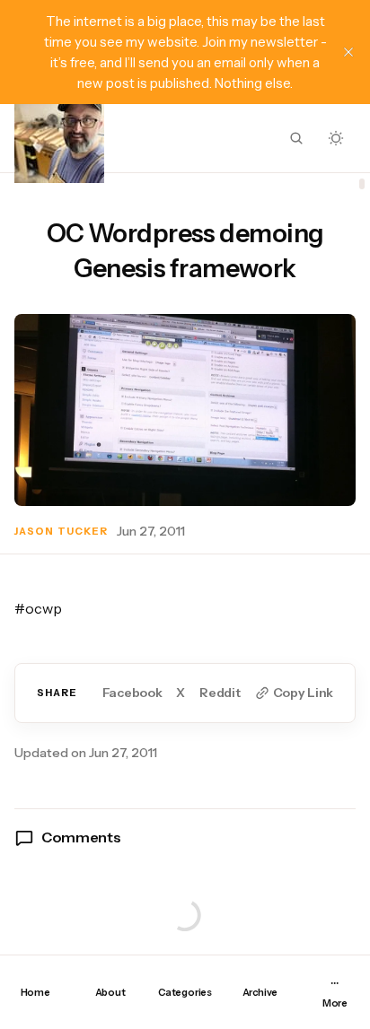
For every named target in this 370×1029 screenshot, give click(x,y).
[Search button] (296, 138)
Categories (185, 992)
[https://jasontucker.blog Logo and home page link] (59, 138)
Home (35, 992)
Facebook (132, 693)
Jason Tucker (61, 531)
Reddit (219, 693)
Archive (260, 992)
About (110, 992)
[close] (348, 52)
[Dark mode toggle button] (336, 138)
